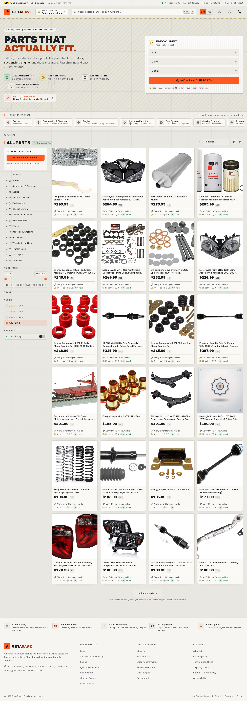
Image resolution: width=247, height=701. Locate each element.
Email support (144, 672)
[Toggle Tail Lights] (6, 255)
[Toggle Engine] (6, 192)
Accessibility (199, 678)
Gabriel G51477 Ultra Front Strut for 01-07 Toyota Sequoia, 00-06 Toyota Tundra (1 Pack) (122, 492)
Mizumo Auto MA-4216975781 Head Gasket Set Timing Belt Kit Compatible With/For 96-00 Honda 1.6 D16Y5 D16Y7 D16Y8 (122, 274)
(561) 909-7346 (34, 670)
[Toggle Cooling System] (6, 209)
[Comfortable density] (234, 142)
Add (92, 190)
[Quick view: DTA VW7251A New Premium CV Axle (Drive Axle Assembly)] (220, 476)
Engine (83, 662)
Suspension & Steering (92, 656)
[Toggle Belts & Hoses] (6, 220)
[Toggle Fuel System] (6, 203)
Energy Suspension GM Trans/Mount (170, 489)
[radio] (25, 305)
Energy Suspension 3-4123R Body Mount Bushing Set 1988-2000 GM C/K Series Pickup (74, 346)
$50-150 (19, 285)
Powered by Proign (234, 696)
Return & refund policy (204, 672)
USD (203, 12)
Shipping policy (201, 667)
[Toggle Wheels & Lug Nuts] (6, 243)
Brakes (83, 651)
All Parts (11, 135)
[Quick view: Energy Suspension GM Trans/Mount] (171, 476)
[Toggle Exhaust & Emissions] (6, 215)
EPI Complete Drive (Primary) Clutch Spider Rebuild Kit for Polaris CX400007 (169, 273)
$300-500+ (41, 285)
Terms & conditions (203, 662)
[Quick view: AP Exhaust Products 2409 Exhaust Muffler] (171, 183)
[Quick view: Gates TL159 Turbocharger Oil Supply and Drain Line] (220, 549)
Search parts (143, 656)
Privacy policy (200, 656)
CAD (209, 12)
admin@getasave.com (15, 670)
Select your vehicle (27, 157)
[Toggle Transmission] (6, 249)
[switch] (42, 336)
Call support (143, 678)
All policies (198, 651)
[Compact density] (240, 142)
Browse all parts (88, 683)
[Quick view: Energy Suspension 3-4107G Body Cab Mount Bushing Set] (171, 329)
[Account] (229, 12)
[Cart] (239, 12)
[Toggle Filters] (6, 226)
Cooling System (88, 678)
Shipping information (147, 662)
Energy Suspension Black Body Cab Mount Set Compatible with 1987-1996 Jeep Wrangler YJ (73, 273)
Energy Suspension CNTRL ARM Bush (121, 416)
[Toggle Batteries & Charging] (6, 232)
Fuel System (86, 672)
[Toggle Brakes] (6, 180)
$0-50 (9, 285)
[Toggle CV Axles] (6, 260)
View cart (141, 651)
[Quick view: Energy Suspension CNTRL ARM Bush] (123, 402)
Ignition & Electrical (89, 667)
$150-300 (30, 285)
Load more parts (145, 593)
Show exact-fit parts (196, 80)
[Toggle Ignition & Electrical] (6, 197)
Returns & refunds (146, 667)
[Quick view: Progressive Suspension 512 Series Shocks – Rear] (74, 183)
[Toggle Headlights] (6, 237)
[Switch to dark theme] (219, 12)
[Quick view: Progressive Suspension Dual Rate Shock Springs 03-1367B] (74, 476)
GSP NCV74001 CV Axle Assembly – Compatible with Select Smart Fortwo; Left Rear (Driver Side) (121, 346)
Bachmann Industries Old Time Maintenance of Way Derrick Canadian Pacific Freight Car (74, 419)
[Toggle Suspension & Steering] (6, 186)
